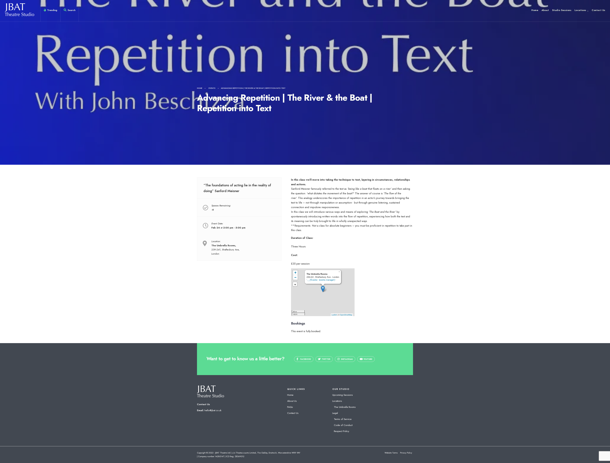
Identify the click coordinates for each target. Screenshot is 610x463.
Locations (580, 10)
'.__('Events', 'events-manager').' (321, 279)
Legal (335, 413)
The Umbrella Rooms (345, 407)
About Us (292, 401)
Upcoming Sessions (342, 395)
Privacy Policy (406, 452)
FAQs (290, 407)
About (545, 10)
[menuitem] (581, 10)
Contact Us (598, 10)
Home (534, 10)
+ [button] (295, 273)
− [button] (295, 277)
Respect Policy (341, 431)
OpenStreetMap (346, 314)
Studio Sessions (561, 10)
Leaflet (334, 314)
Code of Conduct (343, 425)
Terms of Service (343, 419)
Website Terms (391, 452)
